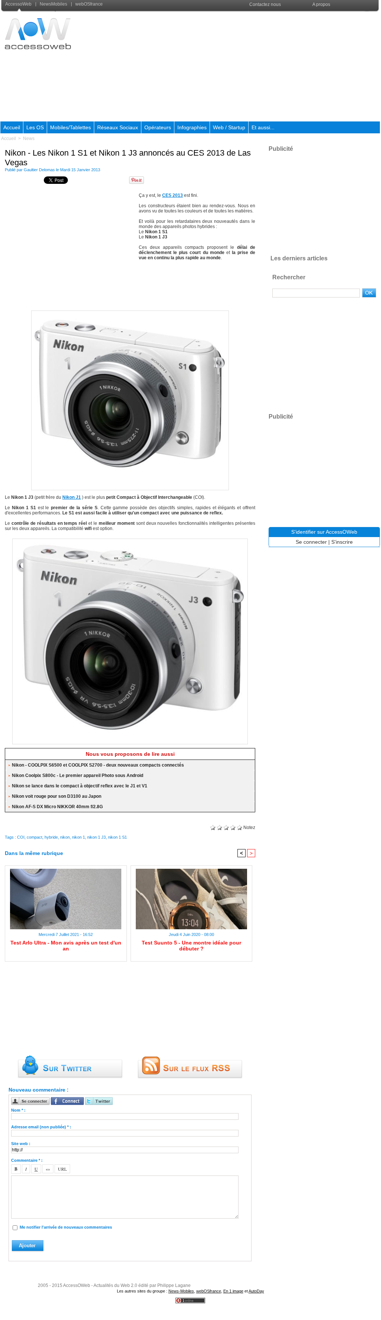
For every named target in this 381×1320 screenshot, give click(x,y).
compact (34, 837)
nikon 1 (78, 837)
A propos (321, 4)
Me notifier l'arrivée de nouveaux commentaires (66, 1227)
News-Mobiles (181, 1291)
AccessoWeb (19, 4)
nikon (65, 837)
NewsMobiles (53, 4)
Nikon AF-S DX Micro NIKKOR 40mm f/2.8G (57, 806)
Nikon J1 (71, 497)
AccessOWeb (76, 1285)
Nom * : (18, 1110)
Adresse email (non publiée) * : (41, 1127)
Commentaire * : (27, 1160)
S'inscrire (342, 542)
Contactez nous (265, 4)
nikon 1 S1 (117, 837)
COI (20, 837)
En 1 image (233, 1291)
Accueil (11, 127)
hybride (51, 837)
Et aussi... (263, 127)
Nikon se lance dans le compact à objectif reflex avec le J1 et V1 (79, 786)
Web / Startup (229, 127)
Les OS (35, 127)
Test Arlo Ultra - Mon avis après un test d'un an (65, 946)
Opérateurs (157, 127)
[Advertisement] (245, 66)
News (29, 138)
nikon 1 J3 (96, 837)
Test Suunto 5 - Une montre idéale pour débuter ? (191, 946)
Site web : (20, 1143)
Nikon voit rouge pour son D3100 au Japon (56, 796)
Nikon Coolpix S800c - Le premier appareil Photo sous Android (77, 775)
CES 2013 (172, 195)
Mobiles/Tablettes (70, 127)
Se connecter (311, 542)
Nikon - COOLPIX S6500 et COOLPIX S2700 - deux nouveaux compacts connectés (98, 765)
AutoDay (256, 1291)
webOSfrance (88, 4)
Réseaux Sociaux (117, 127)
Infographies (192, 127)
